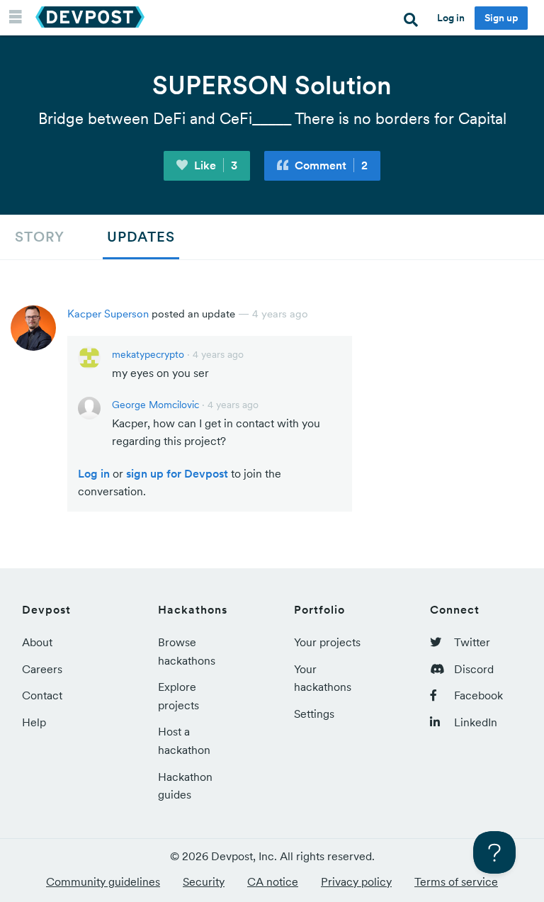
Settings (314, 713)
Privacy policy (356, 881)
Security (204, 881)
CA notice (272, 881)
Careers (42, 669)
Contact (42, 695)
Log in (451, 17)
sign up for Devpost (177, 473)
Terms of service (456, 881)
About (37, 642)
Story (39, 236)
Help (34, 722)
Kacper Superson (108, 313)
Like (214, 165)
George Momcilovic (155, 404)
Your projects (327, 642)
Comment (330, 165)
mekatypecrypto (148, 354)
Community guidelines (103, 881)
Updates (141, 236)
